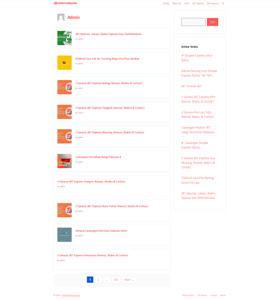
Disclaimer (202, 295)
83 (117, 279)
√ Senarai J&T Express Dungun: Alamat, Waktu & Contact (91, 181)
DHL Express (213, 3)
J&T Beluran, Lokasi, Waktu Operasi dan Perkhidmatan (108, 34)
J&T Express (198, 3)
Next (129, 279)
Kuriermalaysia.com (71, 295)
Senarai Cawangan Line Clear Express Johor (101, 230)
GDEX (186, 3)
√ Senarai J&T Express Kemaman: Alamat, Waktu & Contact (92, 255)
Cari (212, 21)
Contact (213, 295)
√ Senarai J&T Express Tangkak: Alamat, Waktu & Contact (110, 107)
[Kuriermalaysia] (65, 3)
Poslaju (166, 3)
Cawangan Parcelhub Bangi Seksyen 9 (98, 157)
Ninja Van (177, 3)
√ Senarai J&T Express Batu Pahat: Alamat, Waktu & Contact (111, 206)
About (223, 295)
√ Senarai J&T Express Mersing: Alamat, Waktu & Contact (109, 132)
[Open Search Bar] (223, 3)
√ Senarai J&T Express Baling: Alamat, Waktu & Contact (108, 83)
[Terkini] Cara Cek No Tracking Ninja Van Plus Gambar (107, 58)
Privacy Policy (188, 295)
